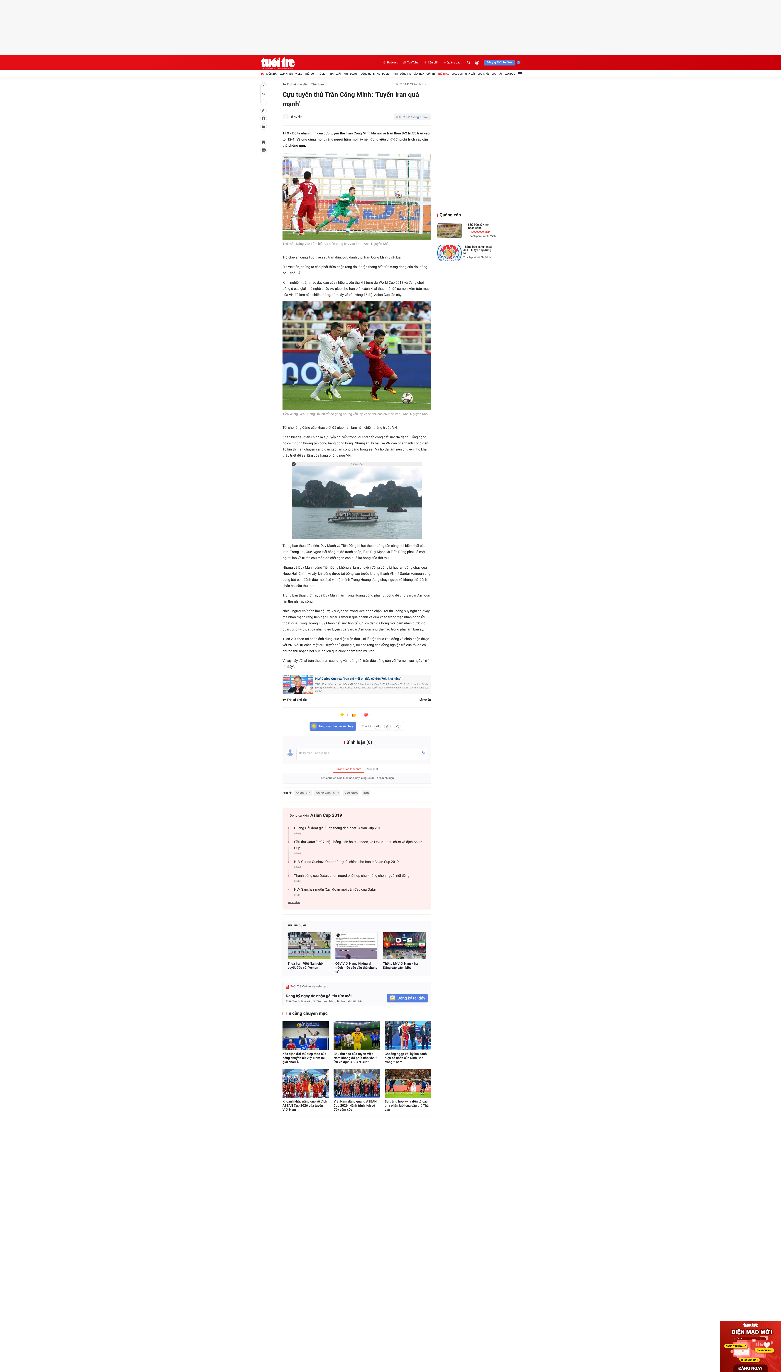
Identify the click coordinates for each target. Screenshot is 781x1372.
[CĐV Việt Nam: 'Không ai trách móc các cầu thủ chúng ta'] (356, 945)
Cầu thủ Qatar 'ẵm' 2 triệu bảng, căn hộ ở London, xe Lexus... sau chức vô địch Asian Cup (358, 845)
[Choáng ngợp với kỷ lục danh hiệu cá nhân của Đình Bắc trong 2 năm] (408, 1035)
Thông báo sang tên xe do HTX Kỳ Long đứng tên (477, 250)
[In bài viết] (263, 150)
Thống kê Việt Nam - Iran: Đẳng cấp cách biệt (401, 966)
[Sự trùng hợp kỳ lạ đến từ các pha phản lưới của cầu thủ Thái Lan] (408, 1083)
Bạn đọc (510, 73)
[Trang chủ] (262, 73)
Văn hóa (419, 73)
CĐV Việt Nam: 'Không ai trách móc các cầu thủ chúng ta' (356, 968)
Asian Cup (303, 793)
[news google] (412, 116)
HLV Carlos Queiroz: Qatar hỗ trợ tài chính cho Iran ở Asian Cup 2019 (346, 862)
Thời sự (309, 73)
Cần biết (433, 62)
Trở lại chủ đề (296, 84)
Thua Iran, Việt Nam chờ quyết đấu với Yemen (305, 966)
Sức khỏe (483, 73)
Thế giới (321, 73)
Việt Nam (351, 793)
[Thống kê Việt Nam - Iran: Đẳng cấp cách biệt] (404, 945)
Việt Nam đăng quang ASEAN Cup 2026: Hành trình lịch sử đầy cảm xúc (355, 1105)
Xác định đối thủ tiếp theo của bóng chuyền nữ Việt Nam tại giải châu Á (304, 1058)
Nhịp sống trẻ (402, 73)
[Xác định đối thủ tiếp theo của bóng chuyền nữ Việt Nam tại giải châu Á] (306, 1035)
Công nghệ (368, 73)
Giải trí (430, 73)
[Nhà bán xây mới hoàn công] (449, 230)
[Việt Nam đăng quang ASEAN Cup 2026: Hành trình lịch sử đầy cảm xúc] (357, 1083)
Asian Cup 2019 (327, 793)
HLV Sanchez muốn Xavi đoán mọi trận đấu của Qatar (335, 890)
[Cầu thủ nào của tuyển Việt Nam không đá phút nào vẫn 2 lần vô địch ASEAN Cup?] (357, 1035)
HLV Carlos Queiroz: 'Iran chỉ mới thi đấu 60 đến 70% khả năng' (358, 679)
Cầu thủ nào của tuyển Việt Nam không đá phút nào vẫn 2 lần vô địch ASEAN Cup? (355, 1058)
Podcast (392, 62)
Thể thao (443, 73)
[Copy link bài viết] (387, 726)
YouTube (412, 62)
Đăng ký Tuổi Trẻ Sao (499, 62)
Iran (366, 793)
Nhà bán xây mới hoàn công (478, 226)
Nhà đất (470, 73)
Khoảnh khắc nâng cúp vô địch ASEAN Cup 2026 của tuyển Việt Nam (305, 1105)
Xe (378, 73)
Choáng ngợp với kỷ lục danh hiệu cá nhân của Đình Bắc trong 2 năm (406, 1058)
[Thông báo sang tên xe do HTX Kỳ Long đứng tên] (449, 253)
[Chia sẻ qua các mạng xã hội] (397, 726)
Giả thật (497, 73)
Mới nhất (272, 73)
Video (298, 73)
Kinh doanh (351, 73)
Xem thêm (294, 902)
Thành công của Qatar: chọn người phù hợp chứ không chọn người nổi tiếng (351, 876)
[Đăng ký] (407, 998)
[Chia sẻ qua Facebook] (377, 726)
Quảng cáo (453, 62)
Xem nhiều (286, 73)
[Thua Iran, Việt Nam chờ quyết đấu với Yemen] (309, 945)
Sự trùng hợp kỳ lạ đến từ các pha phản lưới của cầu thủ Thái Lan (407, 1105)
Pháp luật (334, 73)
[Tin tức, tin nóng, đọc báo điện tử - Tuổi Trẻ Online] (277, 63)
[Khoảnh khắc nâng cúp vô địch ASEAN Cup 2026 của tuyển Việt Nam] (306, 1083)
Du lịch (386, 73)
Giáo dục (457, 73)
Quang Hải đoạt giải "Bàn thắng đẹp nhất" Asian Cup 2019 (338, 828)
